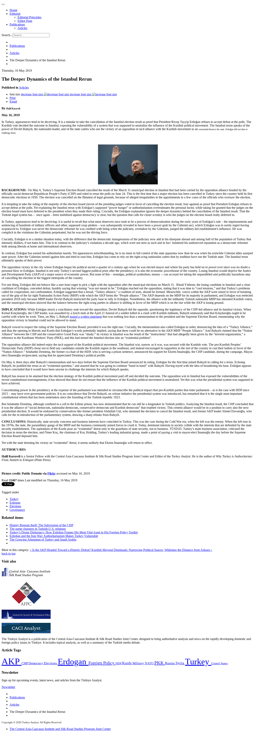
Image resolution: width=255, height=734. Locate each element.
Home (13, 10)
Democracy (36, 663)
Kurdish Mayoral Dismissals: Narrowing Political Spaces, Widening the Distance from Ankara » (151, 550)
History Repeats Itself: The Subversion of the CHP (41, 525)
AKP (12, 661)
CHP (25, 663)
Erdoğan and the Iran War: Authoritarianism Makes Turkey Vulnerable (54, 536)
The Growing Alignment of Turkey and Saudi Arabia (43, 539)
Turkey (14, 499)
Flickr (51, 473)
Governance (17, 509)
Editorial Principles (29, 17)
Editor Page (25, 21)
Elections (15, 506)
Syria (180, 663)
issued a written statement (86, 316)
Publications (17, 24)
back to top (9, 553)
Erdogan (15, 502)
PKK (159, 662)
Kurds (127, 663)
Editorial (15, 13)
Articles (22, 28)
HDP (119, 663)
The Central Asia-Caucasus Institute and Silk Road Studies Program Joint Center (60, 729)
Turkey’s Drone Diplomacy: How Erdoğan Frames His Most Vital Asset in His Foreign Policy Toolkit (74, 532)
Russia (170, 663)
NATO (149, 663)
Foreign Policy (102, 663)
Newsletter (8, 687)
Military (138, 663)
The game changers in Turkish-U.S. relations (38, 528)
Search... (7, 35)
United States (219, 663)
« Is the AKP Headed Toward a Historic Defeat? (60, 550)
